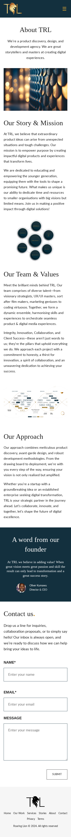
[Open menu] (64, 9)
